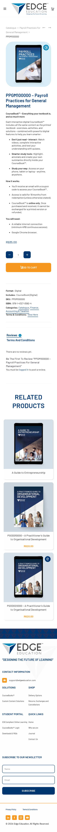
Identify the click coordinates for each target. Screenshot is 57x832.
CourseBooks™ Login (10, 728)
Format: (10, 290)
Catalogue (11, 27)
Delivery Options (35, 695)
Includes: (11, 294)
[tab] (16, 335)
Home (30, 722)
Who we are (33, 728)
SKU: (8, 299)
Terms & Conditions (30, 809)
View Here (33, 314)
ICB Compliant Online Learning (14, 722)
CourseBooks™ (8, 695)
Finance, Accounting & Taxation (22, 309)
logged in (23, 369)
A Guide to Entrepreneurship (28, 472)
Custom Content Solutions (13, 701)
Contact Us (33, 739)
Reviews (13, 335)
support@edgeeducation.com (22, 680)
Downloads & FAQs (9, 733)
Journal (31, 733)
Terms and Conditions (21, 340)
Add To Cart (29, 267)
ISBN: (9, 303)
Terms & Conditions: (16, 314)
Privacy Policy (11, 809)
